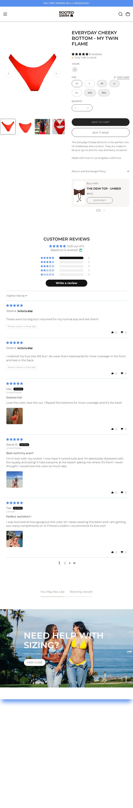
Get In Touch (12, 746)
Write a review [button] (66, 283)
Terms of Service (81, 729)
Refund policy (79, 735)
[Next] (56, 73)
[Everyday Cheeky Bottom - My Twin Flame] (8, 126)
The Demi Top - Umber (104, 188)
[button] (120, 14)
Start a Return (13, 741)
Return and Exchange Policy (89, 171)
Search (74, 723)
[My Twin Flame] (75, 69)
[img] (14, 305)
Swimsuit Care (13, 729)
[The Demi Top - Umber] (79, 193)
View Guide (35, 662)
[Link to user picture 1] (14, 416)
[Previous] (8, 73)
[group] (66, 3)
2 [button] (65, 563)
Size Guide (10, 723)
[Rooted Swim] (66, 14)
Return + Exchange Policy (21, 735)
